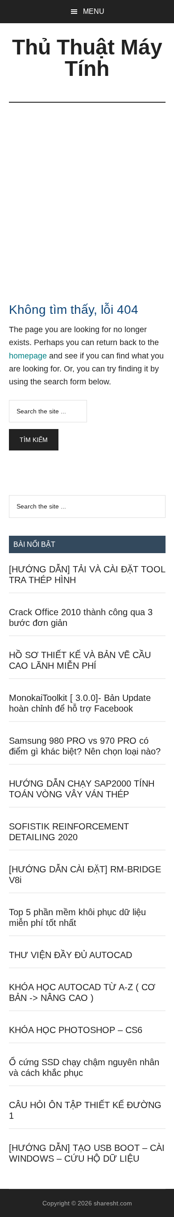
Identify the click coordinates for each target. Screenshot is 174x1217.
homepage (28, 355)
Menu (93, 11)
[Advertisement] (87, 194)
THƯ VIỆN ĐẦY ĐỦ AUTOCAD (70, 955)
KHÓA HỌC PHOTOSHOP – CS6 (75, 1030)
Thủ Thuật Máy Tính (87, 57)
